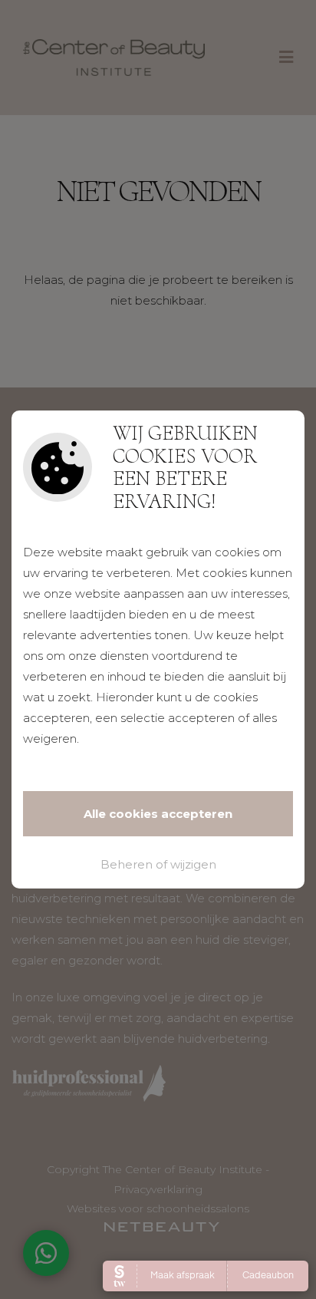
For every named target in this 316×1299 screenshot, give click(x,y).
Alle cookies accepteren (158, 813)
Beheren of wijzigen (158, 864)
